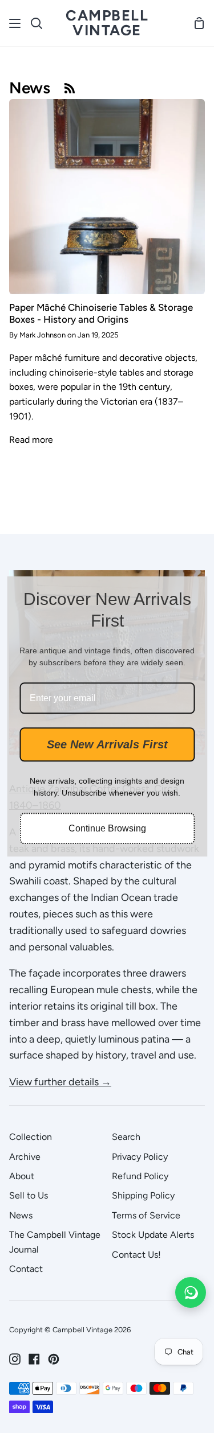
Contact (26, 1268)
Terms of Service (146, 1215)
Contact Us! (136, 1254)
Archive (25, 1156)
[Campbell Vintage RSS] (69, 87)
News (21, 1215)
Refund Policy (140, 1176)
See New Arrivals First (107, 745)
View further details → (60, 1082)
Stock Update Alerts (153, 1234)
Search (126, 1136)
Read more (31, 439)
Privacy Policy (140, 1156)
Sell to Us (28, 1195)
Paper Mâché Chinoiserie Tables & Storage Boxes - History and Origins (101, 313)
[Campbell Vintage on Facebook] (34, 1359)
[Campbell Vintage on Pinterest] (53, 1359)
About (21, 1176)
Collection (30, 1136)
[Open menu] (15, 23)
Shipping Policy (143, 1195)
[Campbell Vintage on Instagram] (15, 1359)
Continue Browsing (107, 829)
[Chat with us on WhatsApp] (190, 1292)
